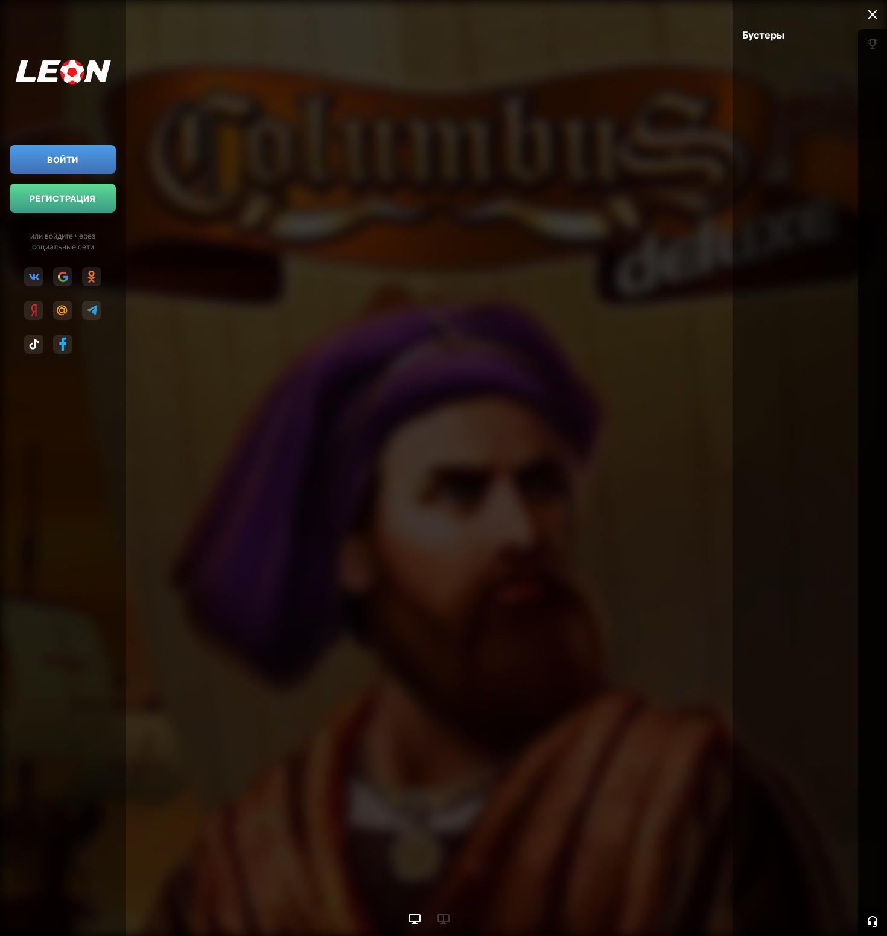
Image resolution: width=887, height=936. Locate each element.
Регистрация (63, 198)
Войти (62, 160)
